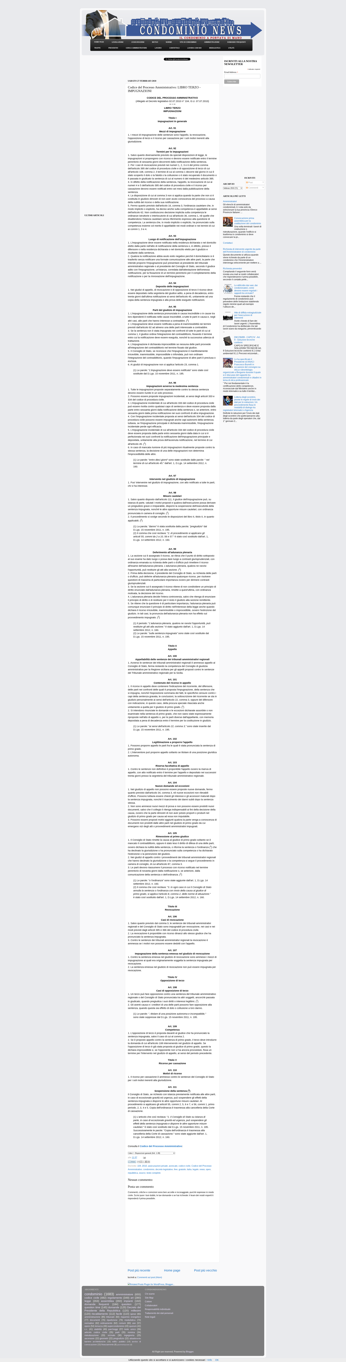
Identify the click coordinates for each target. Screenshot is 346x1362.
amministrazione (92, 1317)
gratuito (182, 1169)
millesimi (136, 1310)
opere (87, 1326)
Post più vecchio (205, 1270)
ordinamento (106, 1323)
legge (87, 1300)
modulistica (129, 1320)
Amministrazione (211, 42)
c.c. (86, 1329)
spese (133, 1314)
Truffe (97, 48)
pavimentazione (123, 1345)
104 (139, 1166)
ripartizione (112, 1320)
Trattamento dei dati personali (159, 1313)
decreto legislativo (164, 1169)
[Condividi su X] (143, 1161)
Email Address (231, 72)
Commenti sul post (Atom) (149, 1277)
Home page (172, 1270)
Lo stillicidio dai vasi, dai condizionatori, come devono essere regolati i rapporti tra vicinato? (246, 289)
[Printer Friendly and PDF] (132, 1162)
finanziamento (107, 1344)
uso (134, 1323)
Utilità (231, 48)
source (142, 1173)
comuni (122, 1323)
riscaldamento (100, 1313)
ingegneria (129, 1335)
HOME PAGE (99, 42)
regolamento (115, 1297)
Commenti (253, 187)
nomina (131, 1332)
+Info (209, 1360)
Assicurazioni (137, 42)
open (208, 1169)
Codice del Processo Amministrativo (161, 1146)
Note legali (150, 1317)
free (176, 1169)
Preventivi (113, 48)
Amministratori (230, 201)
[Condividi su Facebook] (146, 1161)
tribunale (110, 1317)
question (127, 1304)
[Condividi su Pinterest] (148, 1161)
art (132, 1297)
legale (196, 1169)
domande (113, 1307)
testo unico (130, 1329)
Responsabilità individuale (157, 1309)
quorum (133, 1326)
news (202, 1169)
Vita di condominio (188, 42)
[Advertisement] (159, 71)
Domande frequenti (236, 42)
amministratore (124, 1294)
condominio (148, 1169)
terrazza (99, 1326)
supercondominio (116, 1326)
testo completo (154, 1173)
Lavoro (158, 48)
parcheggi (113, 1329)
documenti (95, 1320)
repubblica (133, 1173)
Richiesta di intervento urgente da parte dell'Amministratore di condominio (242, 250)
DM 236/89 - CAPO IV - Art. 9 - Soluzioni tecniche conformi (247, 340)
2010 (144, 1166)
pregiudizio (118, 1338)
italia (189, 1169)
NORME (169, 42)
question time (92, 1307)
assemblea (107, 1300)
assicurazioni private (158, 1166)
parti (117, 1332)
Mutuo (155, 42)
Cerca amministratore (136, 48)
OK (217, 1360)
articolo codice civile (95, 1332)
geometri (104, 1338)
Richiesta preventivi (232, 268)
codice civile (184, 1166)
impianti (128, 1300)
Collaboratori (151, 1305)
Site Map (149, 1297)
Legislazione (118, 42)
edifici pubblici (118, 1342)
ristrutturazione (91, 1335)
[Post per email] (144, 1157)
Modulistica (214, 48)
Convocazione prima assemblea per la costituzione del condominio (247, 221)
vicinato (111, 1335)
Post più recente (139, 1270)
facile (119, 1313)
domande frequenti (96, 1304)
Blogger (189, 1351)
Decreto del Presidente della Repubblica (112, 1309)
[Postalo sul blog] (141, 1161)
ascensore (89, 1338)
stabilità (98, 1329)
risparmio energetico (131, 1317)
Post (250, 182)
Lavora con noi (194, 48)
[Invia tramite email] (138, 1161)
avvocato (173, 1166)
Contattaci (174, 48)
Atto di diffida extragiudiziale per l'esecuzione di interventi (247, 315)
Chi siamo (150, 1294)
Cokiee (148, 1301)
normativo (89, 1323)
